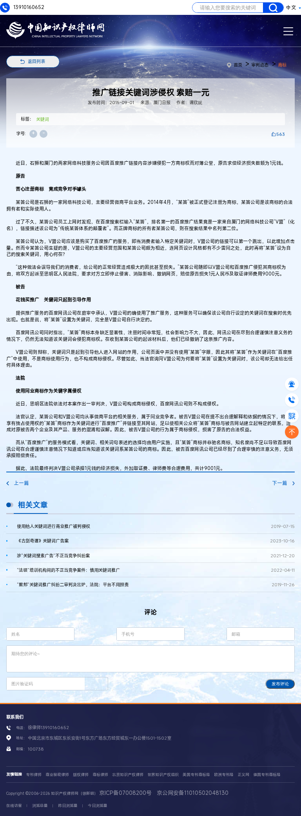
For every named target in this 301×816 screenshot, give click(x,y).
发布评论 (280, 683)
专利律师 (34, 774)
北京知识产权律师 (127, 774)
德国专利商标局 (267, 774)
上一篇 (21, 483)
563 (280, 134)
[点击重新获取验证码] (96, 683)
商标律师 (100, 774)
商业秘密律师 (57, 774)
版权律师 (81, 774)
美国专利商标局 (196, 774)
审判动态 (259, 65)
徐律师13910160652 (48, 727)
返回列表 (36, 61)
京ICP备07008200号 (125, 792)
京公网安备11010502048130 (192, 792)
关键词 (42, 119)
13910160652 (28, 7)
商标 (282, 65)
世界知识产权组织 (163, 774)
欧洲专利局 (224, 774)
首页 (238, 65)
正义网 (243, 774)
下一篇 (279, 483)
